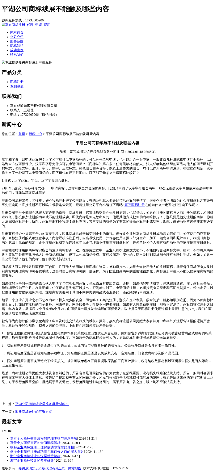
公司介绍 (17, 37)
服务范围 (17, 41)
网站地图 (74, 468)
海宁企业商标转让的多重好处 (32, 460)
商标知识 (17, 45)
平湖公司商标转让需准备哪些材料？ (42, 404)
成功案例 (17, 50)
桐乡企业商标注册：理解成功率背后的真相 (42, 447)
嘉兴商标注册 (135, 205)
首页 (21, 134)
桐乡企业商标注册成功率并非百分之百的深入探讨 (47, 451)
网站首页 (17, 32)
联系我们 (17, 54)
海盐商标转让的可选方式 (33, 412)
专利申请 (17, 86)
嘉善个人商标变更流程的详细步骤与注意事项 (43, 438)
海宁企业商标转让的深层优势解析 (35, 456)
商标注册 (17, 82)
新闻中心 (35, 134)
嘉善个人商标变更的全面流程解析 (35, 443)
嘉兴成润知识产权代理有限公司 (42, 468)
